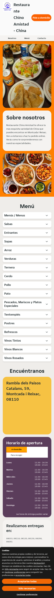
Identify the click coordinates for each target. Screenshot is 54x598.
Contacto (42, 38)
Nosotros (12, 38)
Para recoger (16, 455)
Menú (27, 38)
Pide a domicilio (41, 17)
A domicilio (16, 449)
